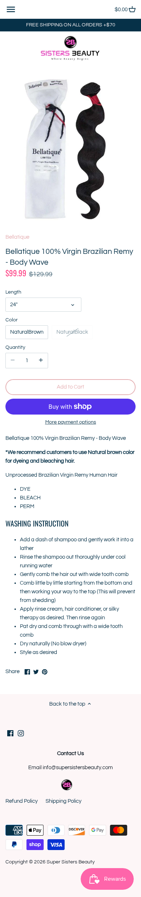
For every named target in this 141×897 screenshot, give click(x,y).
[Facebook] (10, 733)
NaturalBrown (26, 332)
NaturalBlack (72, 332)
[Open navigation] (10, 9)
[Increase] (41, 360)
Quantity (15, 347)
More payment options (70, 422)
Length (13, 292)
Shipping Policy (63, 801)
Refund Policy (21, 801)
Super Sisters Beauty (71, 861)
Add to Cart (70, 387)
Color (11, 319)
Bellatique (17, 237)
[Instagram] (21, 733)
